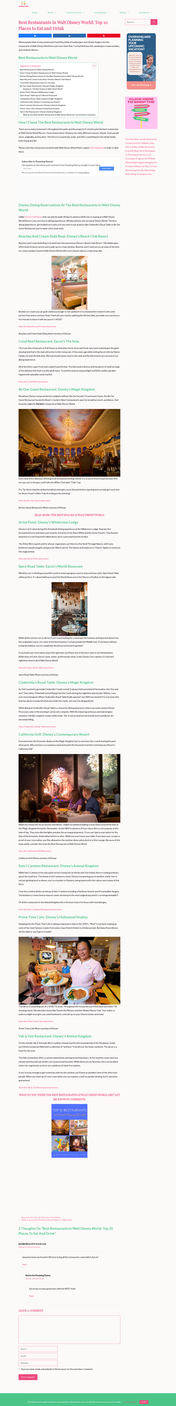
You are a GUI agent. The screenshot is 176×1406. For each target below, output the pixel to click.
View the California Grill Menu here (35, 851)
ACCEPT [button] (144, 1402)
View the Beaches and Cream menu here (37, 326)
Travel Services (73, 12)
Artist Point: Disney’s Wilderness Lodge (37, 92)
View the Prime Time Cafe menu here (36, 1021)
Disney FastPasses (33, 216)
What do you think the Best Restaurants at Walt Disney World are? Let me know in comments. (59, 115)
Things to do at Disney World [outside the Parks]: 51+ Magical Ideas (46, 1220)
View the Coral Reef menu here (33, 381)
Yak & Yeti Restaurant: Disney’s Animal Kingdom (41, 112)
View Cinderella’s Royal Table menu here (37, 726)
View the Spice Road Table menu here (36, 667)
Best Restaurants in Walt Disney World (37, 69)
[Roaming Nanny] (24, 4)
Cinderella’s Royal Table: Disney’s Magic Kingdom (41, 99)
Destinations (100, 12)
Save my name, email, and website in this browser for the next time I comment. (57, 1369)
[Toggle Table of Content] (93, 66)
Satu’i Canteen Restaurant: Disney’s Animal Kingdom (43, 105)
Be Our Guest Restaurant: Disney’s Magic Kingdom (42, 86)
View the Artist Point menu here (33, 558)
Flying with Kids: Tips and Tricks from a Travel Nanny (40, 1217)
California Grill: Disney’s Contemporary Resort (40, 102)
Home (35, 12)
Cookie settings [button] (130, 1402)
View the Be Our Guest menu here (35, 500)
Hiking (123, 12)
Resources (144, 12)
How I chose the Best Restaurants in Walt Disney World (44, 73)
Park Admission (97, 147)
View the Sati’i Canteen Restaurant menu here (40, 909)
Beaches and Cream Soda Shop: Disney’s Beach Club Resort (45, 79)
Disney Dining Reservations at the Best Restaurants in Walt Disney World (51, 76)
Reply (24, 1264)
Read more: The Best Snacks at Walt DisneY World (42, 89)
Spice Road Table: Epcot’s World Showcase (38, 95)
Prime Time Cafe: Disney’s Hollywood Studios (40, 108)
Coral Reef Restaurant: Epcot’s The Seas (37, 83)
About (50, 12)
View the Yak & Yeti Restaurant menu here (38, 1087)
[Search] (154, 22)
